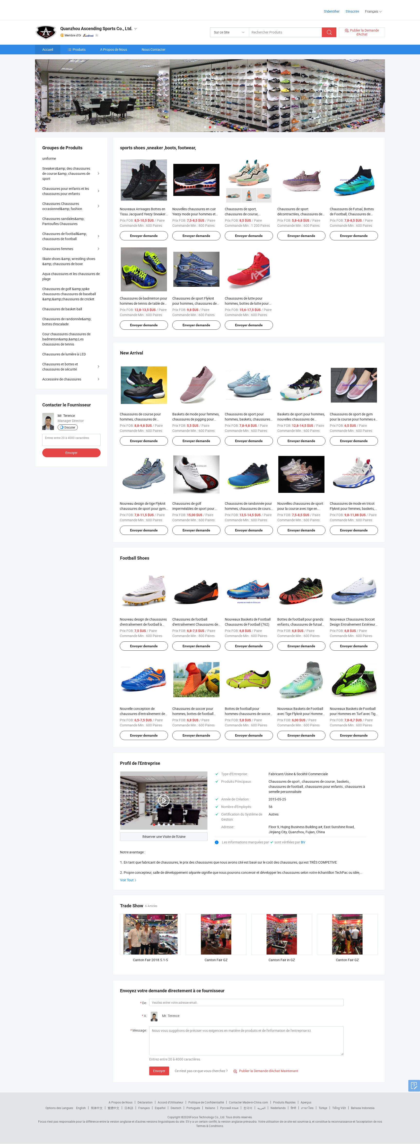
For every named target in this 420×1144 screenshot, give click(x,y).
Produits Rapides (284, 1102)
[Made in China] (66, 9)
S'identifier (332, 11)
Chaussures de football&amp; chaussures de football (64, 236)
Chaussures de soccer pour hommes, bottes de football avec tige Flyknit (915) (192, 713)
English (81, 1108)
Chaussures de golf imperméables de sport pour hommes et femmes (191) (193, 508)
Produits (79, 49)
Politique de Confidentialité (206, 1102)
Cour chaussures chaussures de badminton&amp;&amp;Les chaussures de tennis (66, 339)
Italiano (210, 1108)
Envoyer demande (144, 236)
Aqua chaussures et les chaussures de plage (71, 276)
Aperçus (306, 1102)
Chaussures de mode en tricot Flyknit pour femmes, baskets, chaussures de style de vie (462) (354, 508)
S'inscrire (352, 11)
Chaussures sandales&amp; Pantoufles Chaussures (63, 221)
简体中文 (97, 1108)
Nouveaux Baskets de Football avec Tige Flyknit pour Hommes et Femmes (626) (300, 713)
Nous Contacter (154, 49)
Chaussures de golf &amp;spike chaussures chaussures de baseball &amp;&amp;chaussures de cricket (69, 293)
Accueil (47, 49)
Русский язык (229, 1108)
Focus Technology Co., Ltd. (207, 1117)
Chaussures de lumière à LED (64, 354)
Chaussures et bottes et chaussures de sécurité (60, 366)
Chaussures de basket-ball (62, 309)
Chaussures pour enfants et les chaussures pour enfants (65, 191)
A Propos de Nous (113, 49)
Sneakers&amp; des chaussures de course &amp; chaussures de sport (66, 173)
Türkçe (323, 1108)
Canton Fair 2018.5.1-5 (150, 960)
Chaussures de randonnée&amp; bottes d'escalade (66, 321)
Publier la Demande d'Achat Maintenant (265, 1070)
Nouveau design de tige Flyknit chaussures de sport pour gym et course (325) (143, 508)
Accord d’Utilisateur (170, 1102)
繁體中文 (113, 1108)
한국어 (248, 1108)
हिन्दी (293, 1108)
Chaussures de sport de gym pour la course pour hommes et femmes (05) (353, 419)
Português (193, 1108)
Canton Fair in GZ (282, 960)
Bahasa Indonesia (363, 1108)
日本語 (128, 1108)
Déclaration (145, 1102)
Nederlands (278, 1108)
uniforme (49, 158)
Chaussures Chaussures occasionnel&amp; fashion (62, 206)
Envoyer (159, 1070)
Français (144, 1108)
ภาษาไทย (307, 1108)
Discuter (69, 427)
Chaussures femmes (57, 248)
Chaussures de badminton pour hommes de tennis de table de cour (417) (143, 303)
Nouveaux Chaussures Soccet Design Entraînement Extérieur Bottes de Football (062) (352, 624)
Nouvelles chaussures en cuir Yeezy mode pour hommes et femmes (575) (194, 214)
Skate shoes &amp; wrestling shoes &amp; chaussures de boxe (68, 261)
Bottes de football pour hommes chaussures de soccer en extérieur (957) (248, 713)
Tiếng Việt (339, 1108)
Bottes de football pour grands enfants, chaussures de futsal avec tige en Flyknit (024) (300, 624)
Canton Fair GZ (216, 960)
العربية (261, 1108)
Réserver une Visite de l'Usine (163, 836)
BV (303, 842)
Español (160, 1108)
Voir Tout (127, 880)
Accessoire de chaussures (61, 379)
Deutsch (176, 1108)
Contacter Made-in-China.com (248, 1102)
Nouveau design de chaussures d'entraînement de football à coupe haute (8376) (143, 624)
